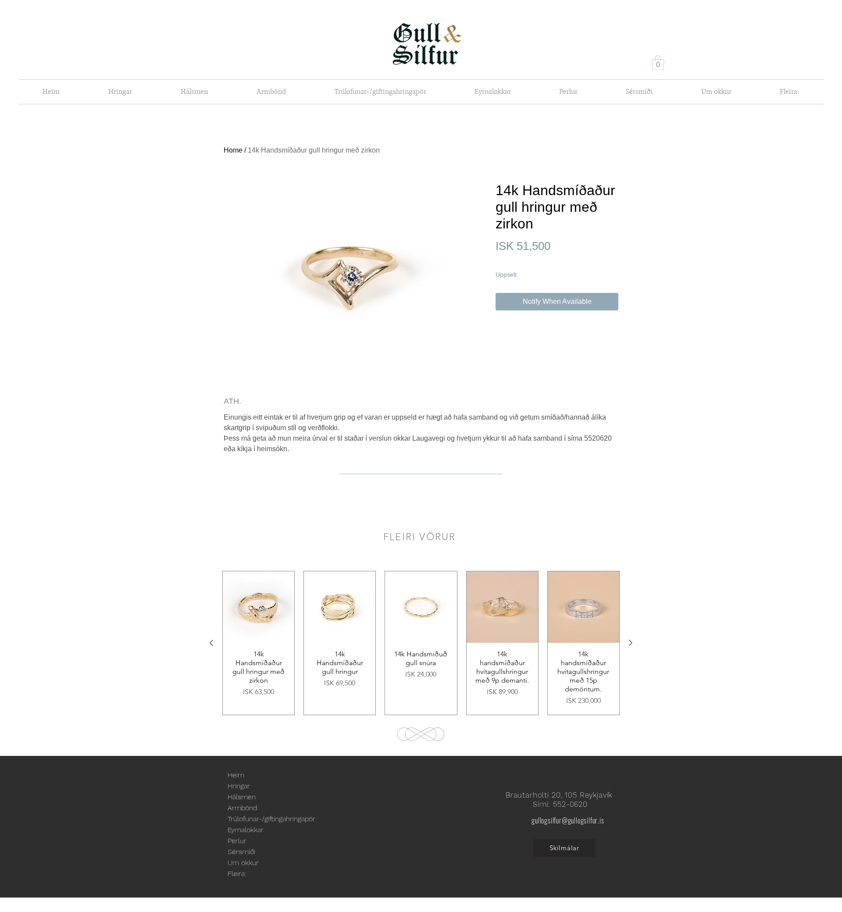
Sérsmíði (241, 852)
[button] (658, 63)
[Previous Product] (211, 643)
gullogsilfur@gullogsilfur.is (568, 820)
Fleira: (237, 873)
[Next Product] (630, 643)
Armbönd (242, 808)
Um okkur (243, 863)
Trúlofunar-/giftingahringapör (271, 819)
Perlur (237, 841)
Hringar (239, 786)
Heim (236, 775)
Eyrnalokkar (246, 830)
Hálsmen (242, 797)
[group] (421, 643)
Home (233, 150)
